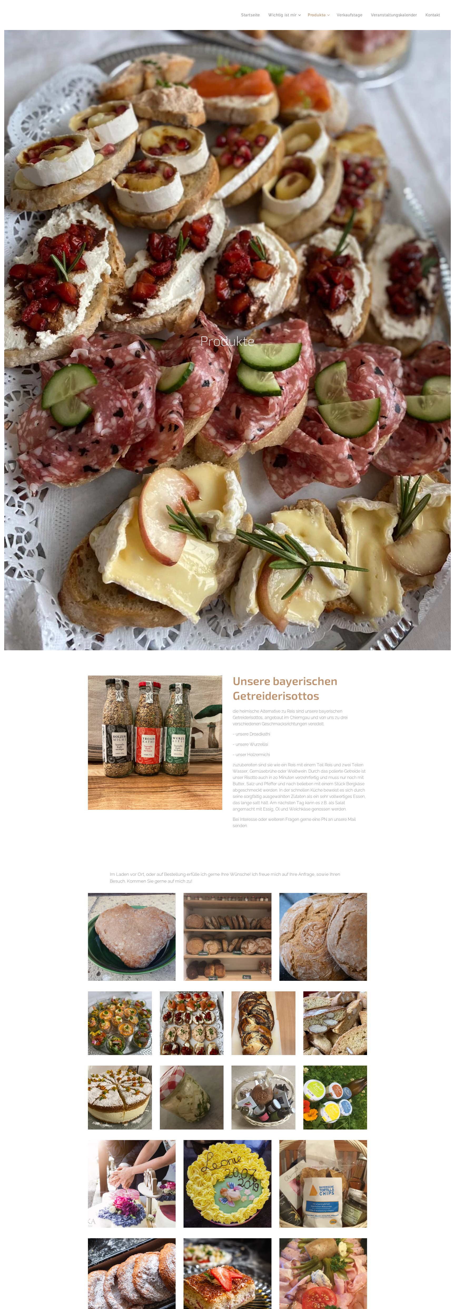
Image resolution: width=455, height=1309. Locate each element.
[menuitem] (252, 15)
